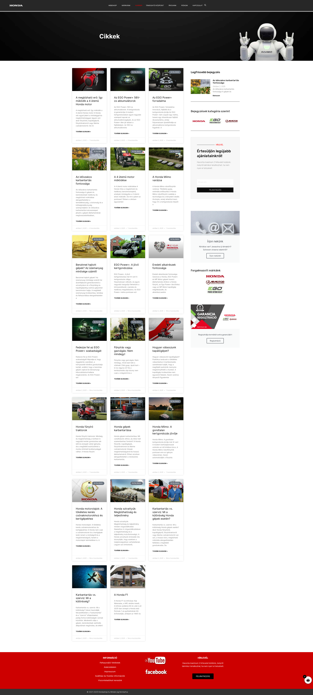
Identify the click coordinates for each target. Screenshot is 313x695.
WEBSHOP (112, 5)
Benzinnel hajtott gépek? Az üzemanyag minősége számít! (89, 268)
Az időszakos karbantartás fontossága (84, 180)
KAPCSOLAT (197, 5)
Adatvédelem (110, 667)
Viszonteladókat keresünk (110, 680)
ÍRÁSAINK (172, 5)
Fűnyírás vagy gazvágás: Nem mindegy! (123, 351)
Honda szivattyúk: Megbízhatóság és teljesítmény (125, 512)
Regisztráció (215, 341)
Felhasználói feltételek (110, 662)
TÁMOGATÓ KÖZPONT (155, 5)
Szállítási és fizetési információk (110, 676)
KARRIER (138, 5)
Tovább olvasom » (83, 132)
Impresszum (110, 671)
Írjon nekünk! (215, 256)
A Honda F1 (121, 594)
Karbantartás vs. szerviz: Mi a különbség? (86, 598)
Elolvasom (216, 96)
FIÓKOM (184, 5)
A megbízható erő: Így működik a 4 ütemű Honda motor (89, 101)
